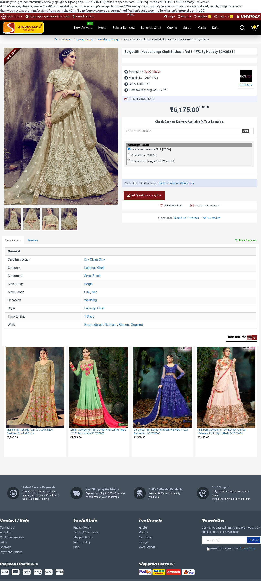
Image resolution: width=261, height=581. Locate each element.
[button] (249, 337)
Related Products (241, 337)
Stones (124, 325)
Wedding (90, 300)
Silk (87, 292)
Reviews (33, 240)
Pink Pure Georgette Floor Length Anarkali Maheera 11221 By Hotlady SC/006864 (222, 431)
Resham (110, 325)
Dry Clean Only (94, 259)
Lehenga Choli (84, 39)
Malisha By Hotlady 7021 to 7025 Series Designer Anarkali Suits (30, 431)
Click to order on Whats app (176, 183)
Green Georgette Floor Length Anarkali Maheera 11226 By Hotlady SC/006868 (98, 431)
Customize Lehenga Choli (152, 161)
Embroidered (93, 325)
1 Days (89, 316)
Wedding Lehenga (108, 39)
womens (67, 39)
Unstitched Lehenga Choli (151, 149)
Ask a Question (247, 240)
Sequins (137, 325)
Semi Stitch (92, 276)
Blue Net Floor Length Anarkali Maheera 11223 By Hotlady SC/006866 (161, 431)
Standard (143, 155)
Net (94, 292)
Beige (88, 284)
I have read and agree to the (230, 548)
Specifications (13, 240)
